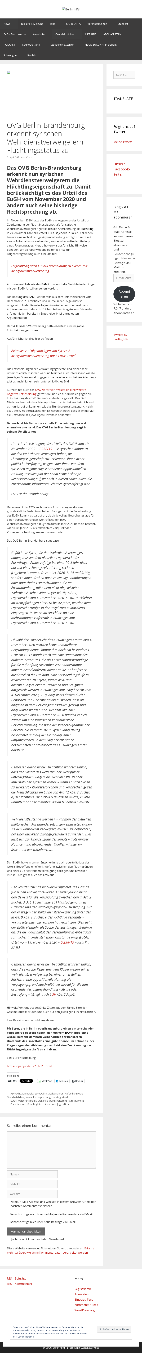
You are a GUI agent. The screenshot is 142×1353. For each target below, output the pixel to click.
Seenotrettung (31, 44)
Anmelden (81, 1294)
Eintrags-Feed (84, 1299)
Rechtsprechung (42, 1097)
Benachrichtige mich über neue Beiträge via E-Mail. (43, 1222)
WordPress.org (84, 1310)
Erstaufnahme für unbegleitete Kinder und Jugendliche (40, 1104)
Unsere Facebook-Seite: (121, 169)
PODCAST (9, 44)
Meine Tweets (122, 142)
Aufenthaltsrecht (74, 1093)
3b (54, 994)
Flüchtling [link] (87, 229)
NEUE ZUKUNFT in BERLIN (101, 44)
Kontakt (32, 55)
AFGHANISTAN (112, 34)
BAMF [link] (45, 284)
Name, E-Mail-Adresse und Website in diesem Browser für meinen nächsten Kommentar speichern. (53, 1204)
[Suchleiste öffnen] (137, 55)
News (6, 23)
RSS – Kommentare (20, 1284)
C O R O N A (73, 23)
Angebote (39, 34)
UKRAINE (90, 34)
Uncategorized (60, 1097)
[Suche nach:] (124, 75)
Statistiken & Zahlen (62, 44)
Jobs (52, 23)
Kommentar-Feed (86, 1305)
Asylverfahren (56, 1093)
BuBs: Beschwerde (14, 34)
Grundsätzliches (64, 34)
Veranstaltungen (97, 23)
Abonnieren (124, 294)
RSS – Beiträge (16, 1278)
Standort (123, 23)
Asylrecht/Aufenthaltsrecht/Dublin (29, 1093)
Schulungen (10, 55)
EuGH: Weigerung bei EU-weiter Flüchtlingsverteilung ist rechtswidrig (47, 1100)
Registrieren (82, 1289)
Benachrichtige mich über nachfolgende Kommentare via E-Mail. (51, 1214)
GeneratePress (90, 1347)
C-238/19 (45, 448)
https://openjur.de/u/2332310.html (29, 1066)
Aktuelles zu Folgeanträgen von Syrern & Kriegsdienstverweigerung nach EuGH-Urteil (43, 353)
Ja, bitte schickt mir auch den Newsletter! (37, 1239)
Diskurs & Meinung (32, 23)
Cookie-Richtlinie (25, 1336)
